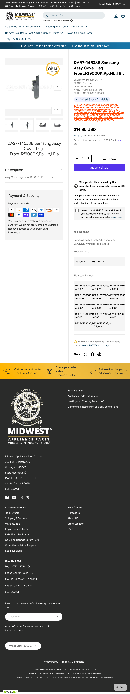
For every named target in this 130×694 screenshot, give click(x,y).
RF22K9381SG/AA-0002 (100, 306)
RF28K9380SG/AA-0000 (83, 297)
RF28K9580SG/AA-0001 (83, 287)
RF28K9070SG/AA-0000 (100, 297)
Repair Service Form (16, 529)
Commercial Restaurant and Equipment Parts (93, 406)
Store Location (76, 523)
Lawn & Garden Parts (79, 32)
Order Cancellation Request (20, 545)
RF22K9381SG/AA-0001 (83, 306)
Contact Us (74, 512)
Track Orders (12, 512)
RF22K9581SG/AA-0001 (117, 306)
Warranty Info (12, 523)
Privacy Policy (50, 661)
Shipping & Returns (16, 518)
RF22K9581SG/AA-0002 (83, 316)
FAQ (70, 529)
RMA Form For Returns (18, 534)
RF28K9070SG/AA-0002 (117, 316)
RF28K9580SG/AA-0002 (100, 287)
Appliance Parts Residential (83, 395)
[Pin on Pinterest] (99, 354)
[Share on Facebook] (92, 354)
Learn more (116, 217)
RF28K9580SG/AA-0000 (117, 297)
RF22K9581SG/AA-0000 (117, 287)
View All (99, 326)
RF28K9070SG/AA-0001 (100, 316)
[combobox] (74, 15)
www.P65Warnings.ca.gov (96, 345)
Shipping (78, 135)
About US (73, 518)
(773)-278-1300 (21, 566)
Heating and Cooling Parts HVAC (86, 401)
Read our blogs (13, 550)
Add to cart (109, 159)
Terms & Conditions (73, 661)
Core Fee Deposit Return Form (22, 539)
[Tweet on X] (85, 354)
